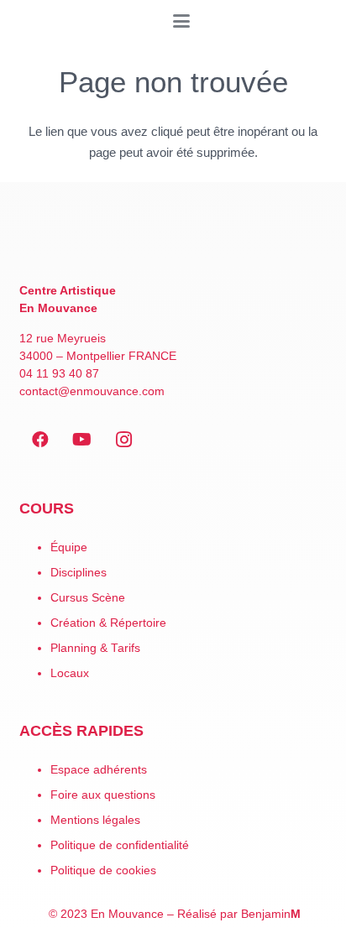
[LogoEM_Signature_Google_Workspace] (21, 21)
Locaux (69, 673)
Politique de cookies (103, 870)
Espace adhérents (98, 770)
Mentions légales (95, 820)
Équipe (68, 547)
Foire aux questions (102, 795)
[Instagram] (124, 440)
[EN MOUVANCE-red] (173, 242)
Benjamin (271, 914)
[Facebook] (40, 440)
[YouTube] (82, 440)
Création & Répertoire (108, 623)
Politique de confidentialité (119, 845)
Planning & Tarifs (95, 648)
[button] (181, 21)
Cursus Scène (87, 598)
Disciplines (78, 572)
